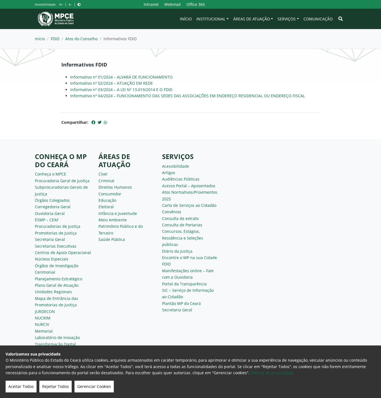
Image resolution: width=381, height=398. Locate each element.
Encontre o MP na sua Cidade (189, 257)
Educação (107, 200)
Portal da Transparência (184, 283)
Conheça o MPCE (50, 174)
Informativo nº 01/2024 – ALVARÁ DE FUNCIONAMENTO (121, 77)
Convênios (171, 211)
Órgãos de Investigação (56, 265)
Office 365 (195, 4)
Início (186, 19)
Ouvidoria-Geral (50, 213)
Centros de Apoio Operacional (63, 252)
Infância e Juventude (117, 213)
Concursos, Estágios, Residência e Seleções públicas (182, 238)
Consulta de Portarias (182, 225)
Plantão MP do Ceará (181, 303)
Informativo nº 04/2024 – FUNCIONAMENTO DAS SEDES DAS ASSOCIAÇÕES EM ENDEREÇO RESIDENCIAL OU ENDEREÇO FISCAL (187, 95)
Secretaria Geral (50, 239)
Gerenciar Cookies (94, 386)
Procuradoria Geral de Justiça (62, 180)
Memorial (44, 331)
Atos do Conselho (81, 38)
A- (70, 4)
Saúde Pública (111, 239)
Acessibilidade (175, 166)
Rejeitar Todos (55, 386)
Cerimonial (45, 272)
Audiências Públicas (180, 179)
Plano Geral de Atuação (56, 285)
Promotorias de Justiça (56, 233)
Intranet (151, 4)
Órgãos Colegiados (52, 200)
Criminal (106, 180)
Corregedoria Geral (53, 206)
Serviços (287, 19)
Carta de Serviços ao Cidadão (189, 205)
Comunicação (318, 19)
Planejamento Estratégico (58, 278)
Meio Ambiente (112, 219)
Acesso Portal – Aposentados (188, 185)
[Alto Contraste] (79, 4)
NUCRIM (42, 318)
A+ (61, 4)
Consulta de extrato (180, 218)
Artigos (168, 172)
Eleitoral (106, 206)
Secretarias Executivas (55, 246)
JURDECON (45, 311)
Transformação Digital (55, 344)
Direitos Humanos (115, 187)
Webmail (172, 4)
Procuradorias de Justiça (57, 226)
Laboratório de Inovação (57, 337)
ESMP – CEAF (47, 219)
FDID (55, 38)
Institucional (210, 19)
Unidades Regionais (53, 291)
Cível (102, 174)
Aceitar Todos (21, 386)
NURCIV (42, 324)
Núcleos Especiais (51, 259)
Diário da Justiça (177, 251)
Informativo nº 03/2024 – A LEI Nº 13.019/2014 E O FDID (121, 89)
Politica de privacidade (272, 372)
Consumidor (109, 193)
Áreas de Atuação (251, 19)
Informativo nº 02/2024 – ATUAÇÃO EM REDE (111, 83)
